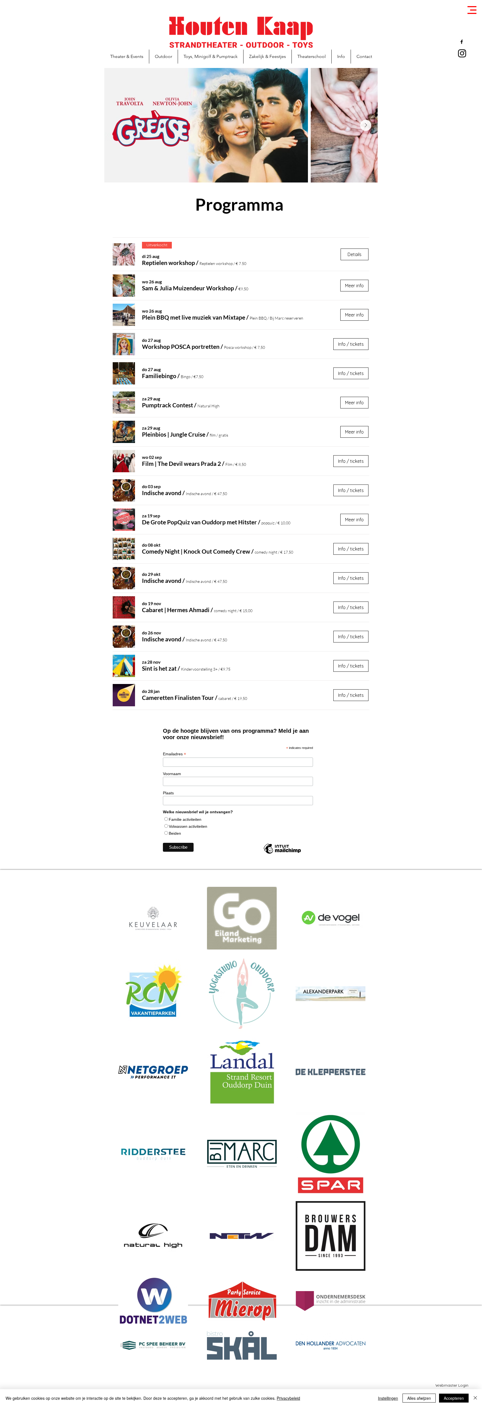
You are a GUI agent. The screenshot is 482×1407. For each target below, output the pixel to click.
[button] (471, 10)
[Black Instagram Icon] (462, 53)
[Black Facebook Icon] (461, 42)
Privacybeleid (288, 1398)
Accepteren (454, 1398)
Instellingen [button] (388, 1398)
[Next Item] (365, 125)
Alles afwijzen (419, 1398)
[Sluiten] (475, 1398)
